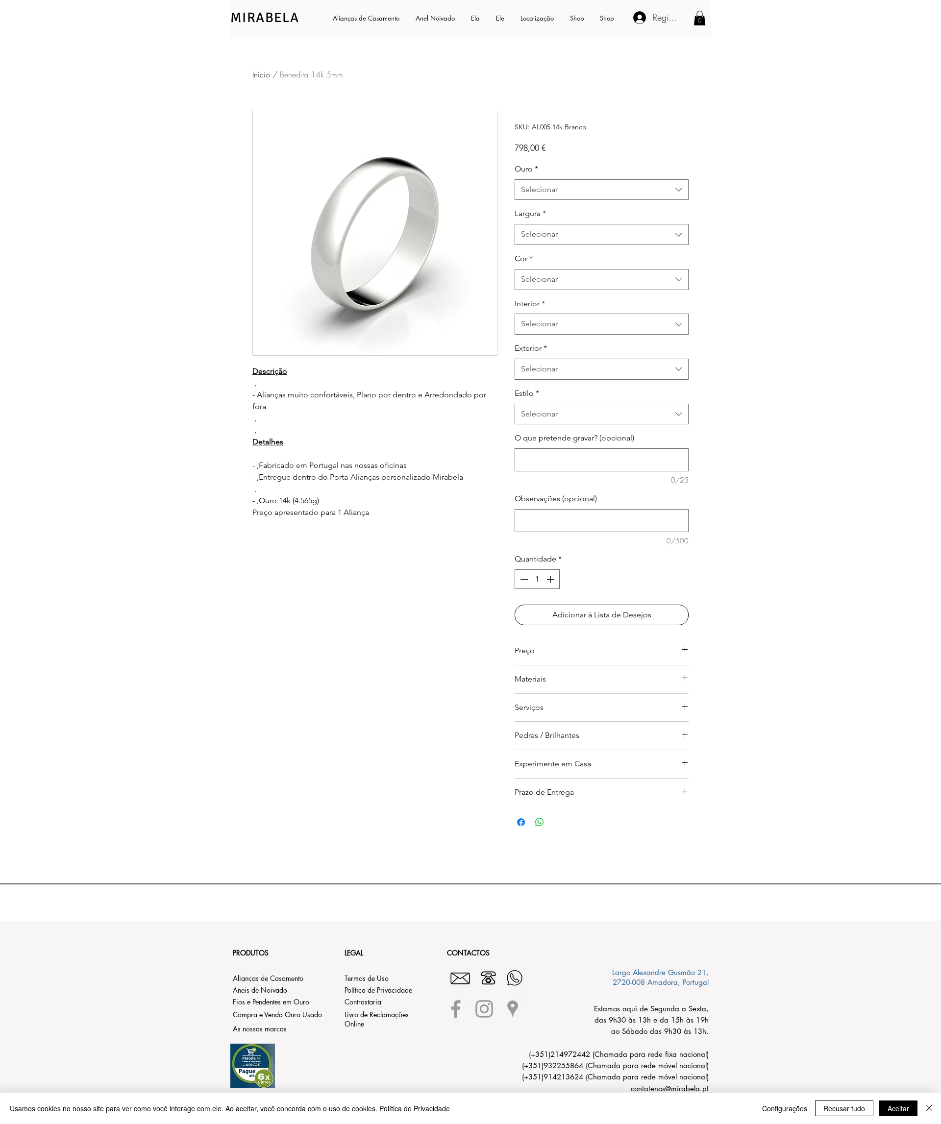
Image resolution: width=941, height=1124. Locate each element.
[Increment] (551, 579)
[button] (476, 18)
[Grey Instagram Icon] (484, 1009)
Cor (524, 258)
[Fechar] (929, 1108)
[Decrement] (523, 579)
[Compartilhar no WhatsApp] (539, 822)
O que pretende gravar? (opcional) (574, 437)
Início (261, 74)
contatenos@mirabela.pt (670, 1088)
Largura (530, 213)
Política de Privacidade (414, 1108)
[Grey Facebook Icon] (456, 1009)
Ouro (526, 168)
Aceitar (898, 1108)
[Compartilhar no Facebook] (521, 822)
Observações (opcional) (556, 498)
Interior (530, 303)
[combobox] (602, 189)
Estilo (527, 393)
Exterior (531, 348)
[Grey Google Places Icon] (512, 1009)
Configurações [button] (784, 1108)
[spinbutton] (537, 579)
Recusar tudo (844, 1108)
